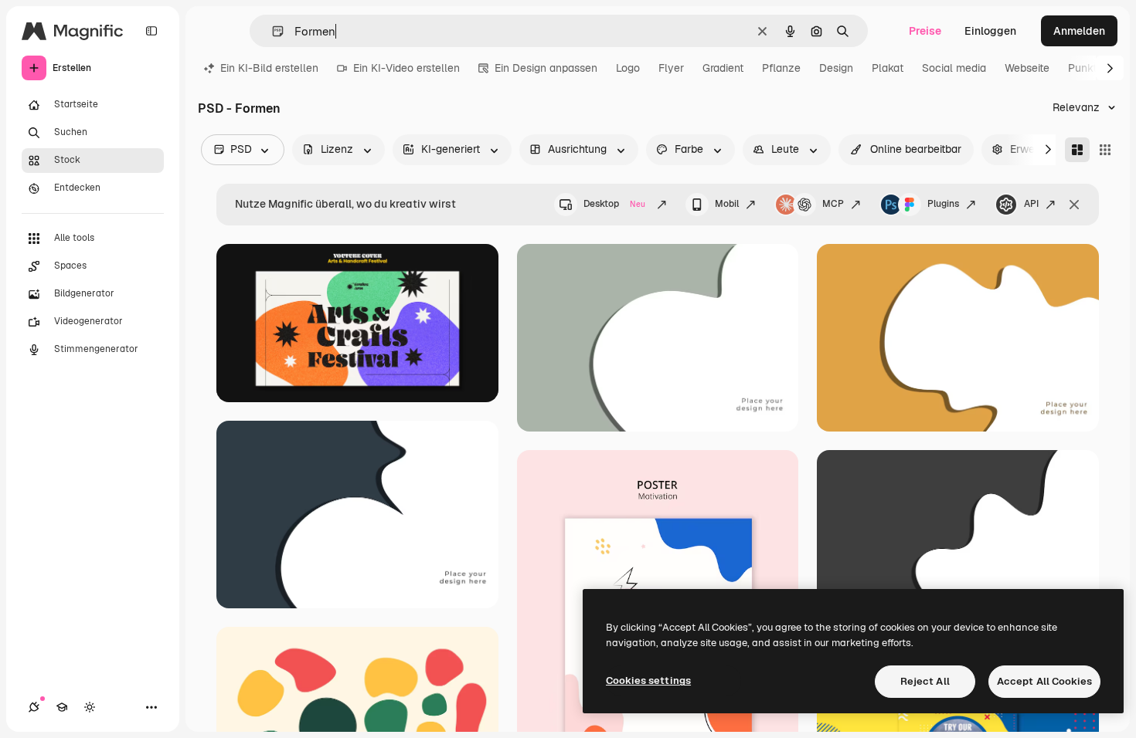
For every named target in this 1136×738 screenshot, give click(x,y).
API (1031, 204)
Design (836, 68)
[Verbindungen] (34, 707)
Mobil (727, 204)
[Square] (1105, 149)
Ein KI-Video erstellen (406, 68)
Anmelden (1079, 31)
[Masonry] (1077, 149)
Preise (925, 31)
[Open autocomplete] (271, 31)
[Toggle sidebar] (151, 31)
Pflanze (781, 68)
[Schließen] (1074, 204)
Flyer (671, 68)
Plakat (887, 68)
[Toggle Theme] (89, 707)
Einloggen (990, 31)
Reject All (925, 681)
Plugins (943, 204)
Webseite (1027, 68)
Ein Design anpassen (546, 68)
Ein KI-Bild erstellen (269, 68)
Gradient (722, 68)
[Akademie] (61, 707)
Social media (954, 68)
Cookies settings (648, 680)
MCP (833, 204)
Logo (628, 68)
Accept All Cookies (1044, 681)
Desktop (614, 204)
